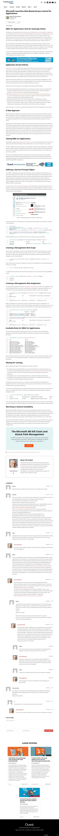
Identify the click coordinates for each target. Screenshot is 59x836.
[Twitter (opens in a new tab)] (45, 2)
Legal (16, 830)
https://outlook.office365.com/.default (21, 507)
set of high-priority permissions (31, 356)
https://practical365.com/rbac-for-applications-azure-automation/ (28, 595)
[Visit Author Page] (13, 463)
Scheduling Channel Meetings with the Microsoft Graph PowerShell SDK (17, 759)
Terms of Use (21, 830)
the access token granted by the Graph (38, 370)
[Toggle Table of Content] (18, 22)
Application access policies (11, 68)
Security (21, 816)
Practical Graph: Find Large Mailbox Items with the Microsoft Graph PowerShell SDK (41, 759)
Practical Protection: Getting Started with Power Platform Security (28, 800)
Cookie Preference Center (38, 830)
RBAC (7, 43)
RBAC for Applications (25, 452)
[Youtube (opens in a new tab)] (52, 2)
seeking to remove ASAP (27, 587)
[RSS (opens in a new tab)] (55, 2)
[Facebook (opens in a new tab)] (47, 2)
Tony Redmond (17, 16)
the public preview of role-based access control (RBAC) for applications (37, 32)
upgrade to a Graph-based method (14, 92)
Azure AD (49, 45)
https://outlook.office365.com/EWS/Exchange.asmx (24, 509)
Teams (10, 784)
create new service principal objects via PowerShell (23, 186)
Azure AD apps (10, 452)
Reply (52, 486)
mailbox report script (28, 142)
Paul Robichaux (24, 804)
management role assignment (30, 286)
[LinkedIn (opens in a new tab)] (50, 2)
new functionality (21, 34)
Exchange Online (35, 784)
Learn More (29, 445)
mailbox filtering (16, 252)
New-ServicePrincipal (17, 452)
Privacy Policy (28, 830)
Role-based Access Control (34, 452)
